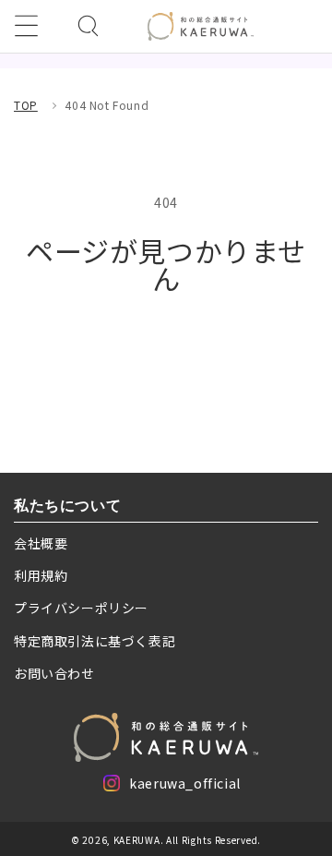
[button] (26, 26)
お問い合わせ (54, 673)
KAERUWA (136, 840)
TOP (26, 105)
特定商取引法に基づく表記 (94, 641)
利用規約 (40, 575)
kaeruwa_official (185, 786)
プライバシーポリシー (81, 607)
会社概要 (40, 543)
